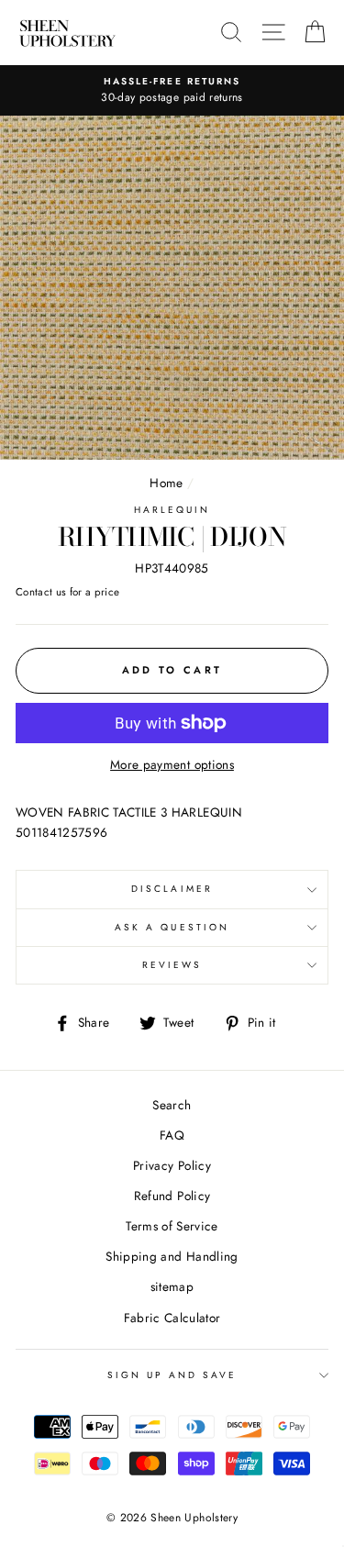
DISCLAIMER (172, 889)
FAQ (172, 1135)
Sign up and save (172, 1375)
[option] (172, 90)
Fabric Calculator (172, 1317)
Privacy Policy (172, 1165)
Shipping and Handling (171, 1256)
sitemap (172, 1286)
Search (171, 1105)
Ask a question (172, 927)
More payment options (172, 764)
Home (166, 482)
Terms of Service (171, 1226)
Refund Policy (172, 1195)
